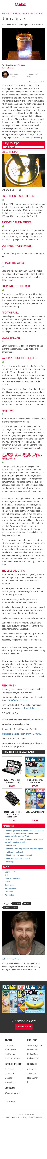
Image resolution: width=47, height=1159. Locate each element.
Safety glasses (11, 888)
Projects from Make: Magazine (22, 13)
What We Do (10, 1049)
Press (29, 1082)
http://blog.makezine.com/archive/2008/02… (22, 733)
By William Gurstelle (14, 75)
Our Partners (10, 1054)
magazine (34, 1045)
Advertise (31, 1073)
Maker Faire (32, 1049)
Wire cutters (9, 895)
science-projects (10, 907)
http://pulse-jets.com (17, 700)
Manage (8, 1077)
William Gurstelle (11, 958)
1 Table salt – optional (14, 852)
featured (16, 903)
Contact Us (32, 1069)
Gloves (7, 881)
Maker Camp (33, 1058)
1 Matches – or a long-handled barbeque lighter (24, 848)
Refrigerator (9, 885)
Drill (6, 875)
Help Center (32, 1077)
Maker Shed (32, 1054)
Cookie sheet (10, 872)
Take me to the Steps (35, 81)
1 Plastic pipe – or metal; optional (18, 855)
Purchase (9, 1069)
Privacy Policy (18, 1114)
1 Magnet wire (10, 845)
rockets (26, 903)
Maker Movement (13, 1058)
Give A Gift (9, 1073)
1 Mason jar (9, 862)
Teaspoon (9, 891)
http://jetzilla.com (31, 708)
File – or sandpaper (12, 878)
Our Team (9, 1045)
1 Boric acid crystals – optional (17, 858)
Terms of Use (29, 1114)
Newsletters (10, 1082)
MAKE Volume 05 (35, 719)
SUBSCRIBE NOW (23, 1026)
